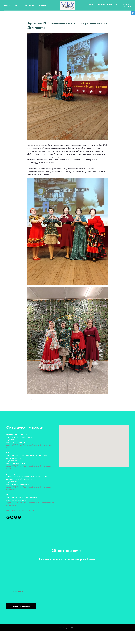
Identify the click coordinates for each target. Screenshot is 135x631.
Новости (17, 5)
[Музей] (19, 517)
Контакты (127, 6)
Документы (125, 4)
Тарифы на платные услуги (107, 4)
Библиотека (42, 5)
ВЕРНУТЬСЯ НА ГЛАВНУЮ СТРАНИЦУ (20, 511)
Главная (7, 5)
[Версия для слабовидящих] (133, 13)
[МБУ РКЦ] (8, 517)
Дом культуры (29, 5)
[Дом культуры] (15, 517)
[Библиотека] (11, 517)
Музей (91, 4)
